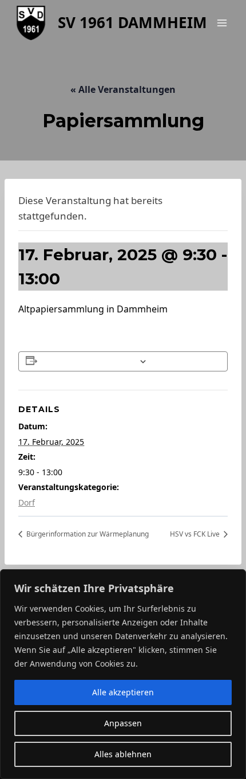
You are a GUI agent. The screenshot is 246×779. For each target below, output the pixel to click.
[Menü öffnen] (221, 23)
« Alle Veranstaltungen (123, 89)
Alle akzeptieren (123, 692)
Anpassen (123, 723)
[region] (123, 674)
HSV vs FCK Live (195, 534)
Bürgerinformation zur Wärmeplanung (87, 534)
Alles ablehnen (123, 754)
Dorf (26, 502)
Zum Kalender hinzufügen (87, 361)
